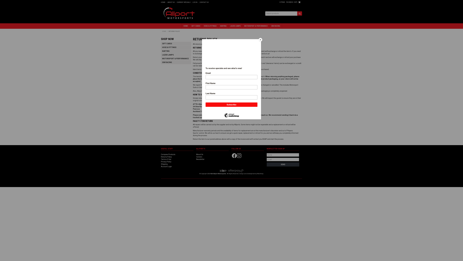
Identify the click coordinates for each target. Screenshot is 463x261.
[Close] (260, 40)
